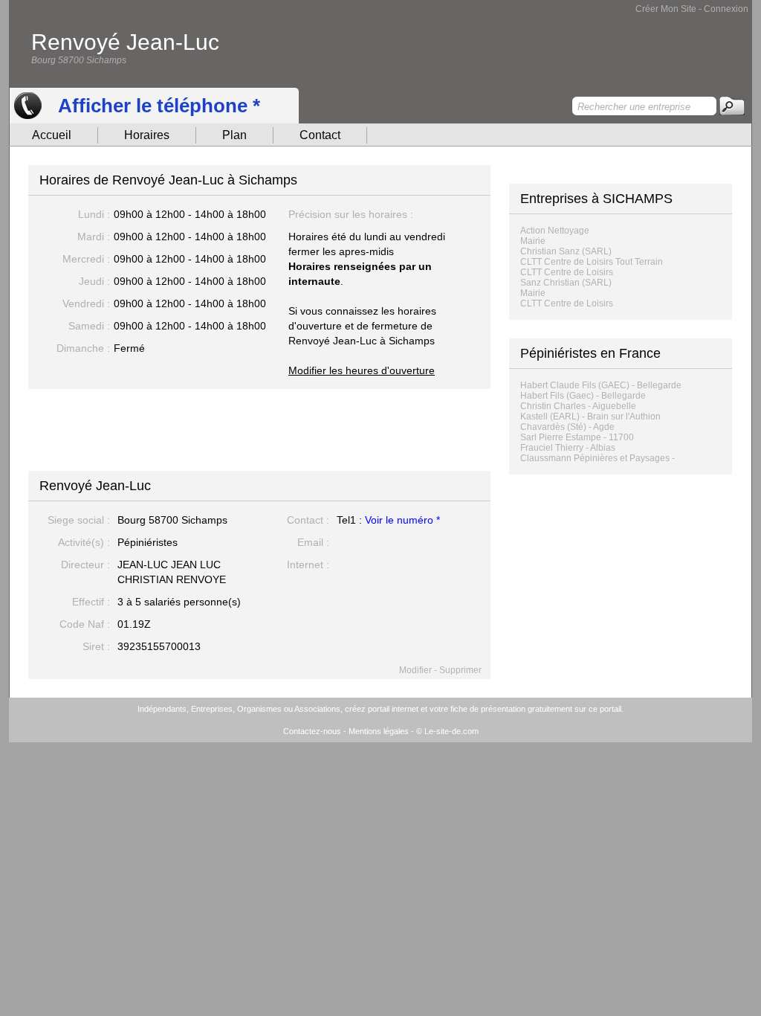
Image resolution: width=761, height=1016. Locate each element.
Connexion (726, 9)
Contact (319, 135)
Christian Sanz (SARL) (566, 251)
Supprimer (460, 670)
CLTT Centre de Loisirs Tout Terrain (591, 262)
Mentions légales (379, 731)
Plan (234, 135)
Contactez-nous (312, 731)
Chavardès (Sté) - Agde (567, 427)
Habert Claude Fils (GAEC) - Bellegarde (600, 385)
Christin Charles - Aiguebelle (578, 406)
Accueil (51, 135)
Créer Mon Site (665, 9)
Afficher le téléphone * (159, 105)
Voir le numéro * (402, 520)
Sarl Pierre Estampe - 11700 (577, 437)
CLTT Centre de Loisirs (566, 272)
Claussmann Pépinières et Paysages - (597, 458)
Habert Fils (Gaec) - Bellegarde (583, 395)
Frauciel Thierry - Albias (567, 448)
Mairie (532, 241)
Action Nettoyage (554, 230)
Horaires (146, 135)
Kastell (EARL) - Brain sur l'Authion (590, 416)
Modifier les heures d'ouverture (361, 370)
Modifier (415, 670)
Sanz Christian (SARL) (566, 282)
